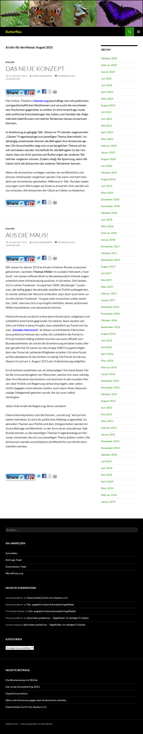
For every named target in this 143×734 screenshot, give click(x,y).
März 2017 (107, 286)
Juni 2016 (106, 340)
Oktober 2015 (109, 394)
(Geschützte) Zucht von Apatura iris (47, 597)
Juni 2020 (106, 165)
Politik (10, 62)
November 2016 (110, 313)
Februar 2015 (109, 427)
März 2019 (107, 192)
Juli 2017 (106, 273)
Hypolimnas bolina (16, 693)
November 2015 (110, 387)
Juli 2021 (106, 112)
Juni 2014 (106, 468)
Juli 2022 (106, 78)
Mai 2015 (106, 414)
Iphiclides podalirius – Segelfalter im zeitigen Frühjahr (58, 617)
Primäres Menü (138, 31)
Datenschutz (12, 723)
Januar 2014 (108, 501)
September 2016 (110, 327)
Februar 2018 (109, 233)
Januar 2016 (108, 374)
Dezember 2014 (110, 441)
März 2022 (107, 98)
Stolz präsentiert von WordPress (36, 723)
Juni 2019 (106, 186)
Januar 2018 (108, 239)
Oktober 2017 (109, 253)
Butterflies (14, 32)
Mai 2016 (106, 347)
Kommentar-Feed (16, 566)
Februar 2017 (109, 293)
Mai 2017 (106, 280)
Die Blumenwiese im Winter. (22, 680)
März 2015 (107, 421)
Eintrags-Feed (14, 559)
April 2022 (107, 91)
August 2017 (108, 266)
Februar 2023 (109, 65)
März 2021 (107, 138)
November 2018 (110, 206)
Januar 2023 (108, 71)
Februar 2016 (109, 367)
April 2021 (107, 132)
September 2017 (110, 259)
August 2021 (108, 105)
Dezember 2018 (110, 199)
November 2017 (110, 246)
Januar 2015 (108, 434)
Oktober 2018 (109, 212)
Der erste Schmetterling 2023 (23, 686)
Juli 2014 (106, 461)
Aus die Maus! (27, 235)
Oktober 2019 (109, 172)
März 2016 (107, 360)
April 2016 (107, 353)
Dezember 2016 (110, 306)
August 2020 (108, 159)
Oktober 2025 (109, 58)
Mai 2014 (106, 474)
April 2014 (107, 481)
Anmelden (12, 553)
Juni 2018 (106, 219)
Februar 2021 (109, 145)
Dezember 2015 (110, 380)
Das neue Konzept (35, 68)
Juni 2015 (106, 407)
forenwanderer (42, 75)
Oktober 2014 (109, 454)
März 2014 (107, 488)
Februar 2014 (109, 494)
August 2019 (108, 179)
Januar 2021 (108, 152)
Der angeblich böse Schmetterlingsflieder (50, 604)
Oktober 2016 (109, 320)
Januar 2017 (108, 300)
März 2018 (107, 226)
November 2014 (110, 447)
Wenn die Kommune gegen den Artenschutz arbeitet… (37, 700)
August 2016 (108, 333)
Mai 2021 (106, 125)
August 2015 (108, 400)
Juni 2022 (106, 85)
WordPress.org (14, 573)
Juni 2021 (106, 118)
